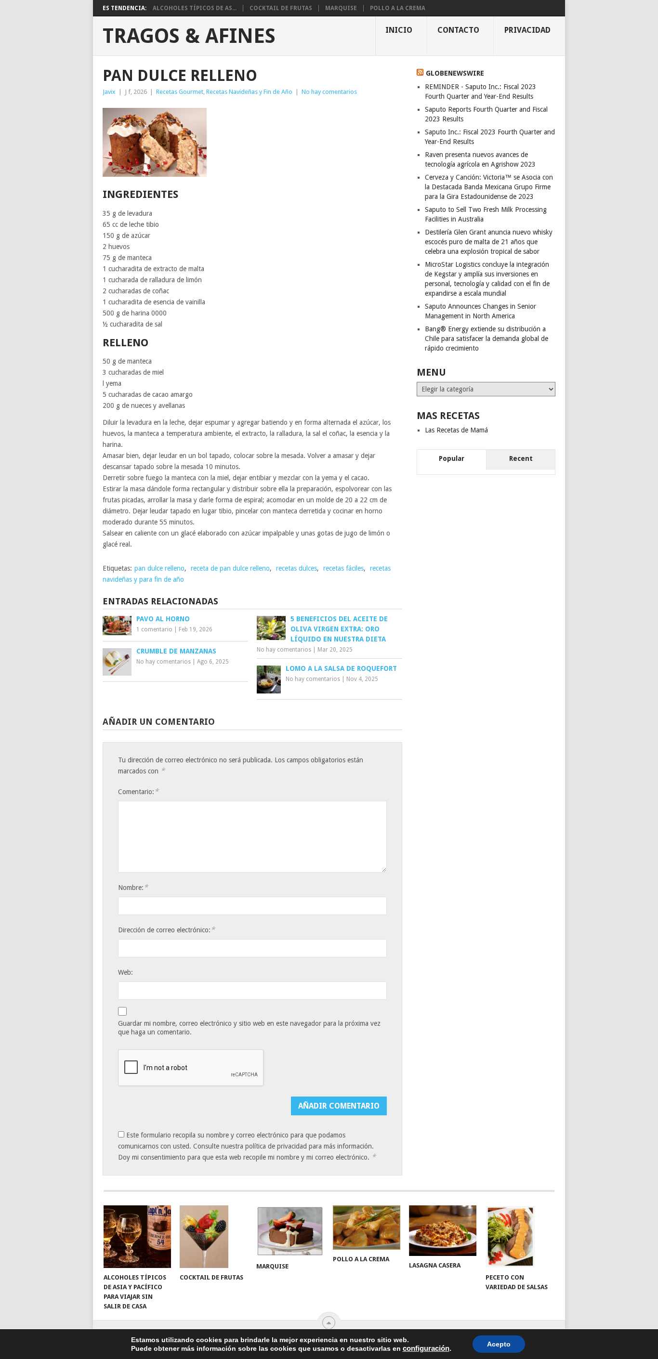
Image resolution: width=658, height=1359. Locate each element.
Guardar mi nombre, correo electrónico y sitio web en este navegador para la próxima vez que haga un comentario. (249, 1027)
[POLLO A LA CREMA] (366, 1227)
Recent (521, 458)
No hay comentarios (329, 91)
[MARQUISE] (290, 1231)
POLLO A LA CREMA (397, 8)
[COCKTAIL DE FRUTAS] (213, 1236)
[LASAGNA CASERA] (442, 1230)
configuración (426, 1348)
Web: (125, 972)
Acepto (499, 1344)
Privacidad (527, 30)
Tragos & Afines (189, 36)
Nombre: (133, 887)
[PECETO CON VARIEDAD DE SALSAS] (519, 1236)
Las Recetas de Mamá (456, 430)
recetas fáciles (343, 568)
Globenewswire (455, 73)
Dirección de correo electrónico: (166, 929)
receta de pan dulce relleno (230, 568)
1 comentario (154, 629)
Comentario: (138, 791)
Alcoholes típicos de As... (195, 8)
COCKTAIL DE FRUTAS (281, 8)
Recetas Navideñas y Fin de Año (249, 91)
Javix (109, 91)
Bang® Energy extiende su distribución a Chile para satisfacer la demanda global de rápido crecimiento (486, 338)
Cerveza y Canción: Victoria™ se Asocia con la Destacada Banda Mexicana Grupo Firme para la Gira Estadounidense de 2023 (489, 186)
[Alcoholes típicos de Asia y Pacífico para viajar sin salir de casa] (137, 1236)
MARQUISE (341, 8)
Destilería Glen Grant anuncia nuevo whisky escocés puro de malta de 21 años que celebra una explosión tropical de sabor (489, 241)
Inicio (398, 30)
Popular (451, 458)
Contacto (458, 30)
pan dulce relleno (159, 568)
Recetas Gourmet (179, 91)
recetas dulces (296, 568)
